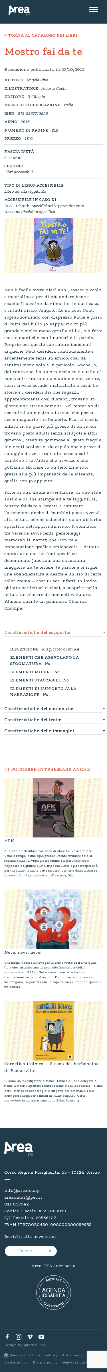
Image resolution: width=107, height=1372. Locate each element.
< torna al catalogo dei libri (40, 36)
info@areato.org (22, 1190)
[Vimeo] (30, 1338)
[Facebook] (7, 1338)
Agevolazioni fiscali (79, 1363)
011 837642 (16, 1204)
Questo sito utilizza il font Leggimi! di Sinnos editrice (51, 1355)
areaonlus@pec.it (23, 1197)
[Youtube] (41, 1338)
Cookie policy (15, 1363)
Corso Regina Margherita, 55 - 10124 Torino (52, 1172)
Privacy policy (45, 1363)
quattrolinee (35, 1345)
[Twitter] (18, 1338)
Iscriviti (29, 1251)
